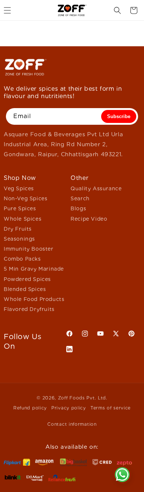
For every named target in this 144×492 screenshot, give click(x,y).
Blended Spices (25, 289)
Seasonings (19, 239)
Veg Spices (19, 188)
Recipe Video (89, 219)
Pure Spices (20, 208)
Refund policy (30, 408)
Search (80, 198)
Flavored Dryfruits (29, 309)
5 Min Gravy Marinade (34, 269)
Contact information (71, 424)
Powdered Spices (27, 279)
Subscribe (118, 116)
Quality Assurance (96, 188)
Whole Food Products (34, 299)
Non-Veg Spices (25, 198)
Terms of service (110, 408)
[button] (117, 10)
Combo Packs (22, 259)
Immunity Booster (29, 249)
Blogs (78, 208)
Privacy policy (68, 408)
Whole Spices (22, 219)
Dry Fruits (18, 229)
